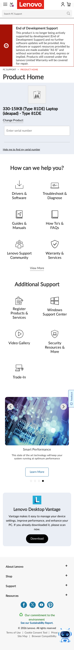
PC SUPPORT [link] (9, 70)
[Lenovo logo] (30, 4)
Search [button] (68, 13)
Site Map (22, 636)
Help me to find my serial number (21, 149)
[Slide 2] (35, 481)
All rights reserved (46, 628)
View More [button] (37, 268)
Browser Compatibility (44, 636)
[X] (32, 606)
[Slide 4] (43, 481)
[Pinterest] (50, 606)
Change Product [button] (13, 120)
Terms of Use (13, 632)
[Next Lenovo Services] (63, 406)
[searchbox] (37, 13)
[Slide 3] (39, 481)
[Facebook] (24, 606)
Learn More (37, 472)
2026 (24, 628)
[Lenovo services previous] (10, 406)
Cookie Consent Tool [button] (36, 632)
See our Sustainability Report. (37, 623)
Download (37, 538)
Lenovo (31, 628)
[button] (4, 5)
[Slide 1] (31, 481)
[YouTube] (41, 606)
